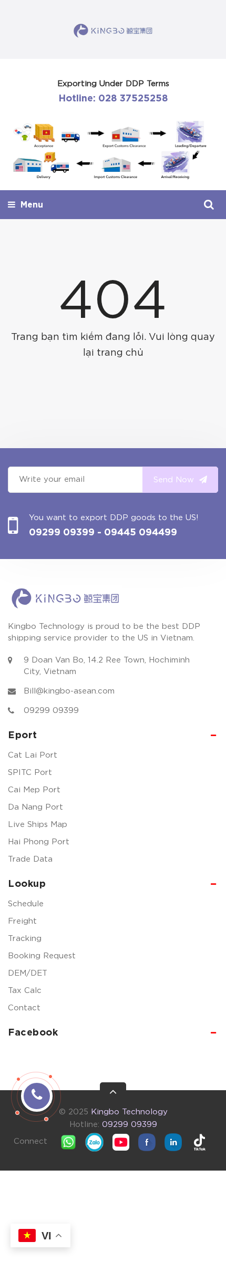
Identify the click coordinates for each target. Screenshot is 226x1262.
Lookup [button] (27, 884)
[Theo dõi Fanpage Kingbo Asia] (147, 1141)
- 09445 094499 (137, 533)
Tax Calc (25, 990)
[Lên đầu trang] (113, 1095)
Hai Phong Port (38, 842)
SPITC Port (30, 772)
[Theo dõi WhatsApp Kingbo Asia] (68, 1141)
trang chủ (120, 353)
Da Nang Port (35, 807)
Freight (22, 921)
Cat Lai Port (32, 755)
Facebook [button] (33, 1033)
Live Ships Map (37, 824)
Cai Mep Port (34, 790)
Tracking (25, 938)
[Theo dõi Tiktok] (199, 1141)
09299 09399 (63, 533)
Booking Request (42, 956)
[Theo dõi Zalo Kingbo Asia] (94, 1141)
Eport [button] (22, 735)
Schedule (26, 904)
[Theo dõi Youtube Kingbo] (120, 1141)
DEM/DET (27, 973)
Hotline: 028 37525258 (113, 99)
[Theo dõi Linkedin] (173, 1141)
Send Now (175, 480)
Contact (24, 1008)
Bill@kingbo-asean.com (69, 691)
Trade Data (30, 859)
